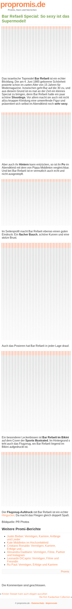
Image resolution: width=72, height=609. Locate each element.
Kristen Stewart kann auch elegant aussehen (24, 594)
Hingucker (8, 515)
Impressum (51, 603)
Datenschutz (37, 603)
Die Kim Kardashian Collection (54, 597)
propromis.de (22, 4)
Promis (65, 571)
